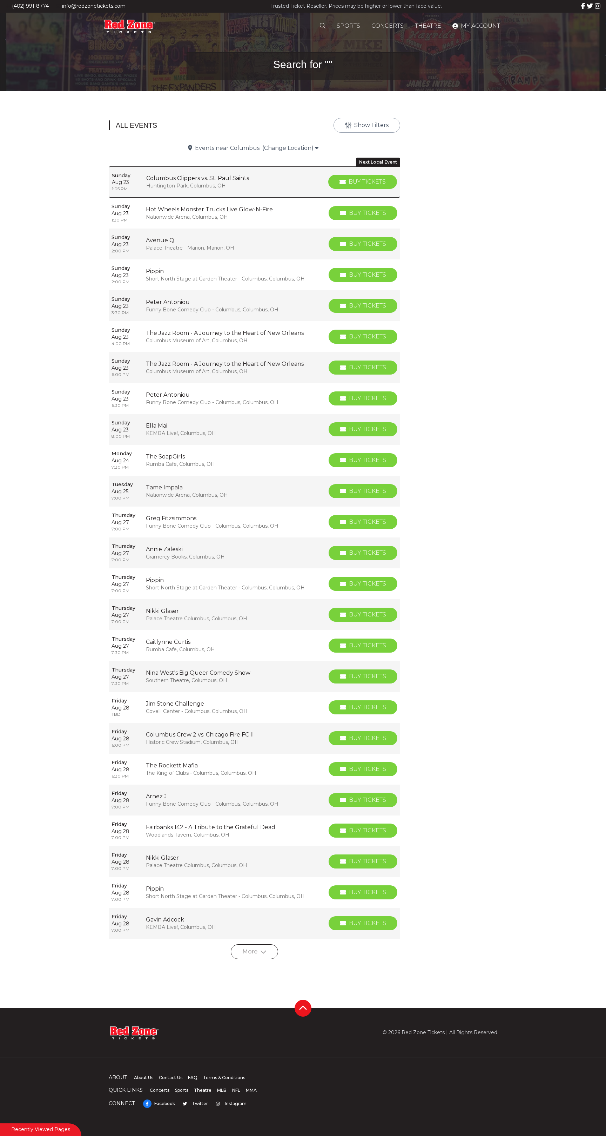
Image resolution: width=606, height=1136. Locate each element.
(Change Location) (288, 148)
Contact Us (170, 1077)
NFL (236, 1090)
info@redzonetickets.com (94, 6)
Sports (348, 25)
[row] (254, 182)
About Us (143, 1077)
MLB (222, 1090)
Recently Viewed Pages (40, 1129)
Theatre (428, 25)
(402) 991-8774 (30, 6)
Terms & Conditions (224, 1077)
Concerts (387, 25)
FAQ (192, 1077)
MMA (251, 1090)
